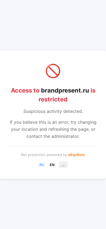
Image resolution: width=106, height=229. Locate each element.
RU (41, 165)
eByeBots (76, 154)
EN (52, 165)
